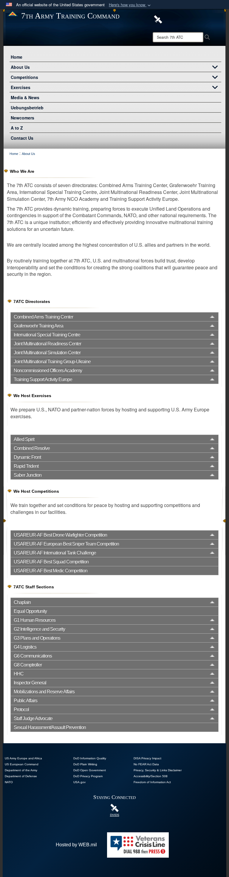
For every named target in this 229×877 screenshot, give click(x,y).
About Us (20, 67)
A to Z (17, 128)
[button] (130, 5)
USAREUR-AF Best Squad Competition (51, 561)
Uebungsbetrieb (27, 108)
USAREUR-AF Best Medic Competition (50, 570)
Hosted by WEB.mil (76, 844)
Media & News (25, 97)
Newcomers (22, 118)
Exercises (20, 87)
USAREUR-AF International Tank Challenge (55, 552)
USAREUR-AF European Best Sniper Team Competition (66, 543)
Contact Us (22, 138)
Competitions (24, 77)
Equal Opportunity (30, 611)
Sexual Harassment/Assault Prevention (50, 727)
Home (16, 57)
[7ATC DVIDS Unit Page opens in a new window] (158, 19)
